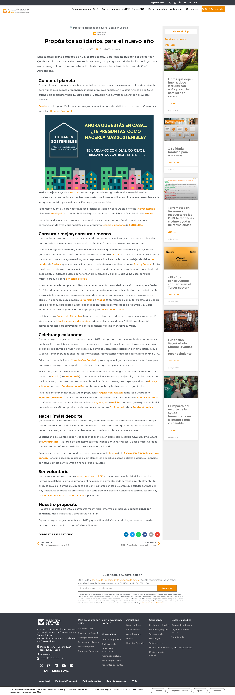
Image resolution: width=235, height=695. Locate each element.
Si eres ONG (138, 9)
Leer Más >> (173, 103)
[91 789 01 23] (38, 654)
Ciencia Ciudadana (113, 225)
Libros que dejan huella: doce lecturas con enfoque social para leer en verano (180, 87)
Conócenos (192, 9)
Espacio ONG (158, 2)
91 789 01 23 (45, 654)
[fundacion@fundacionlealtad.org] (38, 658)
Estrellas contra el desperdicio (73, 321)
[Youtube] (63, 665)
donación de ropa (76, 278)
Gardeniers (85, 300)
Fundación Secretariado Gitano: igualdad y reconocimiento (180, 346)
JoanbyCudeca (142, 264)
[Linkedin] (56, 665)
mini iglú (56, 213)
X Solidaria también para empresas (178, 152)
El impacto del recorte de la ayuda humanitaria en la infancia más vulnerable (179, 414)
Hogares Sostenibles (61, 111)
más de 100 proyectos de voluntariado (61, 495)
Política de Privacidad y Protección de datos (115, 580)
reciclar (74, 192)
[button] (126, 534)
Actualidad (176, 9)
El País (117, 254)
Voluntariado (114, 49)
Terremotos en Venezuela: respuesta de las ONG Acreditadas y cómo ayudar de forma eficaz (181, 216)
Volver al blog (181, 31)
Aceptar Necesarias (179, 690)
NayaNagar (100, 402)
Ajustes (200, 690)
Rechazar (217, 690)
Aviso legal (44, 681)
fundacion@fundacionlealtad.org (51, 658)
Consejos (104, 49)
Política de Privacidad (66, 681)
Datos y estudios (157, 9)
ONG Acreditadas (214, 9)
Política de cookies (91, 681)
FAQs (134, 681)
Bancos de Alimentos (69, 316)
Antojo (55, 376)
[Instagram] (48, 665)
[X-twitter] (41, 665)
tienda (113, 453)
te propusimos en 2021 (89, 476)
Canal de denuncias (116, 681)
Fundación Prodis (147, 397)
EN (195, 2)
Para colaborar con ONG (85, 9)
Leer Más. (37, 692)
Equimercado (117, 407)
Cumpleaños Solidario (84, 360)
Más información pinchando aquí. (153, 603)
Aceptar (158, 690)
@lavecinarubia (146, 208)
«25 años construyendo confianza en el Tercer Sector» (179, 282)
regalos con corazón (111, 392)
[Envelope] (71, 665)
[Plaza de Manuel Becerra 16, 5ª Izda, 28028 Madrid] (38, 646)
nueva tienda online (112, 309)
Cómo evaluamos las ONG (116, 9)
